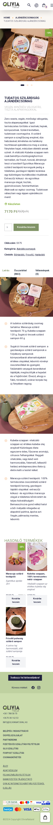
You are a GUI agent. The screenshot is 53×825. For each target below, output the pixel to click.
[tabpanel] (26, 55)
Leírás (5, 270)
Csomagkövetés (12, 757)
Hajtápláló (40, 254)
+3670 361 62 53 (10, 718)
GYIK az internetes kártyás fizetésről (23, 783)
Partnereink (10, 740)
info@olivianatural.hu (15, 722)
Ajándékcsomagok (27, 17)
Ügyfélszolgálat (13, 735)
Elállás (7, 788)
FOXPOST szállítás (13, 753)
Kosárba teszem (26, 227)
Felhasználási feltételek (16, 775)
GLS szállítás (10, 748)
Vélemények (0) (42, 272)
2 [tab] (27, 85)
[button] (45, 817)
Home (7, 17)
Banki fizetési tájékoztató (17, 779)
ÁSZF (5, 766)
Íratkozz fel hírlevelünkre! (25, 677)
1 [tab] (22, 85)
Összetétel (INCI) (20, 272)
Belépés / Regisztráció (15, 731)
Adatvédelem (10, 770)
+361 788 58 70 (10, 713)
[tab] (6, 272)
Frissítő (30, 254)
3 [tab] (32, 85)
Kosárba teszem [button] (16, 600)
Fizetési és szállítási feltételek (21, 744)
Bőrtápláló (19, 254)
